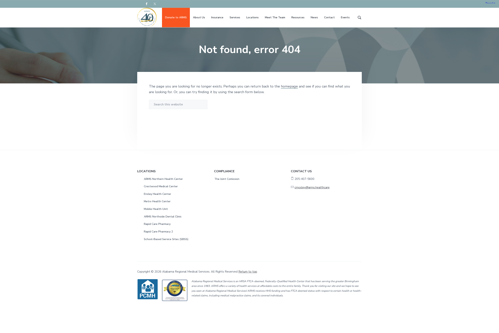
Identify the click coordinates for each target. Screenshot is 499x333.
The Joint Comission (226, 179)
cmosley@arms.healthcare (312, 187)
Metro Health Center (157, 201)
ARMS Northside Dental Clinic (163, 216)
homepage (289, 86)
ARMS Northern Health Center (163, 179)
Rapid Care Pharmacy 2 (158, 231)
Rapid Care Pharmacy (157, 224)
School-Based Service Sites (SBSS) (166, 239)
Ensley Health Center (157, 194)
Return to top (247, 272)
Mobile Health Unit (156, 209)
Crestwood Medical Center (161, 186)
